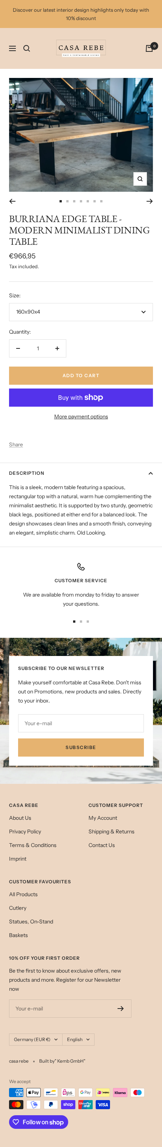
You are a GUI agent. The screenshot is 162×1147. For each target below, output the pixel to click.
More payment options (81, 416)
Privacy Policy (25, 831)
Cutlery (17, 908)
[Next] (150, 201)
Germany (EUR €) (32, 1039)
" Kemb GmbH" (70, 1061)
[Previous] (12, 201)
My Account (103, 817)
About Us (20, 817)
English (75, 1039)
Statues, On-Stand (31, 921)
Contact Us (102, 845)
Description (26, 473)
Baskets (18, 935)
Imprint (17, 858)
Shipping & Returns (111, 831)
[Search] (26, 48)
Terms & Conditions (33, 845)
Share (16, 444)
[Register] (121, 1008)
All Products (23, 894)
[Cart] (149, 48)
